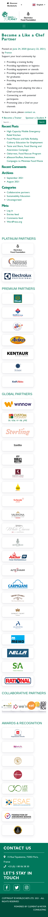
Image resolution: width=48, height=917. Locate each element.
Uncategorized (14, 199)
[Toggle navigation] (24, 26)
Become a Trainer (12, 117)
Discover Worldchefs (12, 4)
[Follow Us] (18, 887)
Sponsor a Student (35, 117)
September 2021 (15, 177)
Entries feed (13, 214)
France (8, 52)
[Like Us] (8, 887)
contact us (29, 112)
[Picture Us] (28, 887)
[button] (4, 705)
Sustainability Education (18, 196)
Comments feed (15, 218)
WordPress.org (14, 221)
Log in (10, 210)
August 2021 (13, 181)
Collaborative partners (18, 192)
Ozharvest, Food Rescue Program (24, 153)
